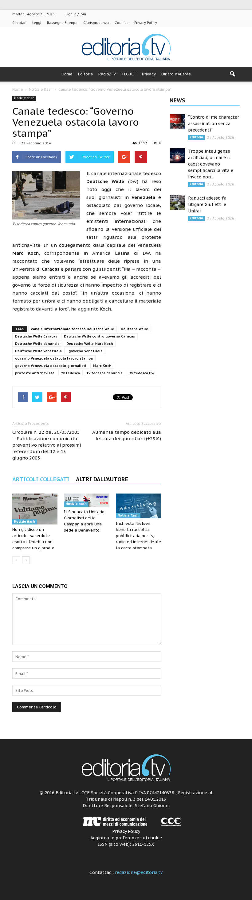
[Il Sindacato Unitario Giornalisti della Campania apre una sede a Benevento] (86, 500)
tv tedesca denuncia (105, 373)
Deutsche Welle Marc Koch (89, 343)
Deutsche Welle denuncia (37, 343)
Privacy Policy (145, 23)
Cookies (121, 23)
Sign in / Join (75, 14)
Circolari (19, 23)
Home (67, 74)
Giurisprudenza (96, 23)
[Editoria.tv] (126, 47)
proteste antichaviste (34, 373)
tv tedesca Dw (141, 373)
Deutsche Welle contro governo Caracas (99, 336)
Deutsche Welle (134, 329)
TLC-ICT (128, 74)
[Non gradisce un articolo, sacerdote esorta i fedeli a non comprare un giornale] (34, 509)
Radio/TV (107, 74)
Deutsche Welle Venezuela (38, 351)
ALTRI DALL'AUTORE (102, 479)
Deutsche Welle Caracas (36, 336)
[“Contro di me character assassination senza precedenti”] (177, 121)
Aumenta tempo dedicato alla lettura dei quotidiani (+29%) (126, 435)
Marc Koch (102, 366)
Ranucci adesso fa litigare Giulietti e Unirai (207, 204)
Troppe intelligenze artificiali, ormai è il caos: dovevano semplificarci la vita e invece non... (210, 164)
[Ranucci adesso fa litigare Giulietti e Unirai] (177, 202)
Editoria (85, 74)
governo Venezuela (86, 351)
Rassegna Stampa (62, 23)
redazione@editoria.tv (139, 872)
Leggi (36, 23)
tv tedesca (70, 373)
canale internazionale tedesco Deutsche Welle (72, 329)
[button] (232, 74)
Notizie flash (24, 98)
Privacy (149, 74)
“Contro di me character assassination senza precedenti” (213, 123)
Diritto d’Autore (176, 74)
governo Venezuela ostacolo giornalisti (50, 366)
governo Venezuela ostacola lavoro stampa (54, 358)
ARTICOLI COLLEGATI (40, 479)
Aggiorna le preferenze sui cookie (126, 838)
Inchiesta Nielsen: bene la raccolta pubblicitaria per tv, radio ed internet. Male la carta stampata (138, 536)
